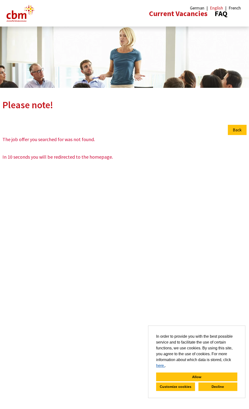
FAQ (221, 13)
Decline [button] (218, 387)
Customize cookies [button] (175, 387)
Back (237, 130)
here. (160, 366)
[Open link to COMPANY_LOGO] (20, 13)
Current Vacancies (178, 13)
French (235, 8)
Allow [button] (196, 377)
